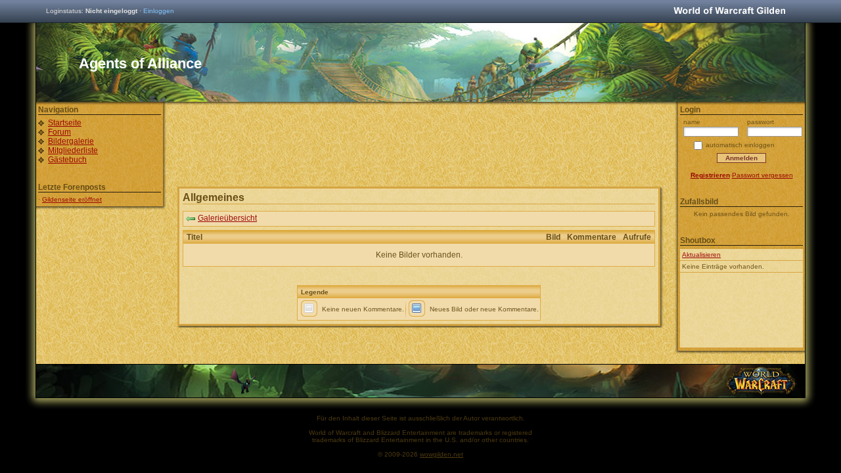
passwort (760, 121)
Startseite (64, 122)
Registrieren (710, 175)
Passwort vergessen (762, 175)
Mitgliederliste (73, 150)
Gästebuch (67, 159)
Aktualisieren (701, 254)
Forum (59, 132)
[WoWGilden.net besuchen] (729, 11)
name (691, 121)
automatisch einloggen (740, 144)
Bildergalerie (71, 141)
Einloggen (158, 10)
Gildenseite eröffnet (72, 199)
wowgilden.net (441, 454)
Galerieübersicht (227, 218)
